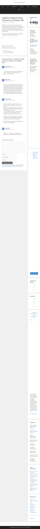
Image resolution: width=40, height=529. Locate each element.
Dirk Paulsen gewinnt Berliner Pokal (8, 51)
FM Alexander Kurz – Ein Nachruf (34, 477)
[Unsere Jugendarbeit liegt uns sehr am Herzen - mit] (37, 215)
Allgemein (4, 50)
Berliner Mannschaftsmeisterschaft (34, 501)
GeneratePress (27, 527)
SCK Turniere (22, 6)
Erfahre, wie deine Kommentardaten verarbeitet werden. (12, 166)
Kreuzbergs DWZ (33, 512)
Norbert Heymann (33, 471)
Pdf (30, 413)
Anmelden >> (32, 518)
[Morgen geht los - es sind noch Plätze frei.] (31, 165)
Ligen (8, 6)
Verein (3, 6)
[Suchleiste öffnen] (20, 12)
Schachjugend (34, 6)
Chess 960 (8, 50)
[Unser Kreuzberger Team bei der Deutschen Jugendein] (34, 181)
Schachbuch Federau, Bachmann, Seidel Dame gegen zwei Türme (34, 315)
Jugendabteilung (33, 46)
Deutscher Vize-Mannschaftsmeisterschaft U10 (34, 431)
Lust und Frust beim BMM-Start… (8, 52)
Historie (19, 9)
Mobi (33, 413)
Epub (36, 413)
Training (28, 6)
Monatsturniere (14, 6)
